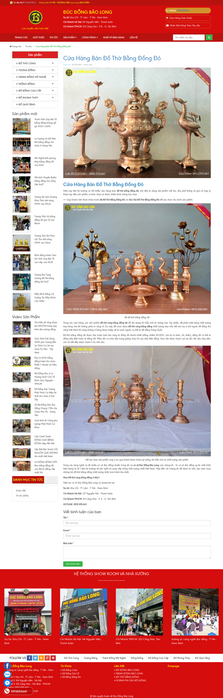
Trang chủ (21, 37)
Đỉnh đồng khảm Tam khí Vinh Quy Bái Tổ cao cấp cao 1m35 (45, 259)
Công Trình (89, 37)
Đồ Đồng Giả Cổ (70, 673)
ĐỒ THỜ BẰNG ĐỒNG (127, 677)
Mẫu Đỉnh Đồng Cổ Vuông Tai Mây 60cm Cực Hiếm (45, 297)
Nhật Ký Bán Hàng (113, 37)
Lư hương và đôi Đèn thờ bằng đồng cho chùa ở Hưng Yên (45, 142)
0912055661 (183, 10)
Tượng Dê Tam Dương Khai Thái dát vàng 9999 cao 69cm (45, 200)
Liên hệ (134, 37)
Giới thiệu (38, 37)
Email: (67, 530)
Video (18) (21, 490)
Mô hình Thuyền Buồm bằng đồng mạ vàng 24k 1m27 (45, 181)
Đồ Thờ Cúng (27, 63)
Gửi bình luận (73, 564)
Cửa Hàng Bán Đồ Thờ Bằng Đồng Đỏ (112, 58)
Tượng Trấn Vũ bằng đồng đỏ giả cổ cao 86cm (44, 220)
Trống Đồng (26, 84)
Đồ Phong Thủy (28, 97)
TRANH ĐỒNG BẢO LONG (129, 673)
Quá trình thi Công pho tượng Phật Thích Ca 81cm (45, 424)
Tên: (65, 517)
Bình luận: (68, 543)
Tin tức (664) (22, 495)
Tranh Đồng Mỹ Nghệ (32, 77)
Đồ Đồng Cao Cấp (29, 90)
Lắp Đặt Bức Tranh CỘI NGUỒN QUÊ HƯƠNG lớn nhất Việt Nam (46, 453)
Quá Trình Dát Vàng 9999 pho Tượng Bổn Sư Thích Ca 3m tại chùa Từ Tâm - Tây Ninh (45, 345)
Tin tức (54, 37)
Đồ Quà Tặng (26, 104)
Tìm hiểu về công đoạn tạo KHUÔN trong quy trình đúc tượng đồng (45, 326)
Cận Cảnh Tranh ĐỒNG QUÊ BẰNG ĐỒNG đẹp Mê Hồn (44, 440)
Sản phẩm (69, 37)
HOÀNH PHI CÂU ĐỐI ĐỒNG (131, 680)
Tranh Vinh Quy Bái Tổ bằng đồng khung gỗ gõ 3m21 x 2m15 (45, 123)
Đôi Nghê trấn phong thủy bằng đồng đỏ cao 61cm (45, 161)
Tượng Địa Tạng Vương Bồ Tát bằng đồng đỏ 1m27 (44, 278)
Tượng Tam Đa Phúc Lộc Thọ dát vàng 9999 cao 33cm (44, 239)
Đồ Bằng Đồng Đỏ (71, 677)
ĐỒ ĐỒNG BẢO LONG (127, 670)
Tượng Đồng (26, 70)
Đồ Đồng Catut (69, 670)
